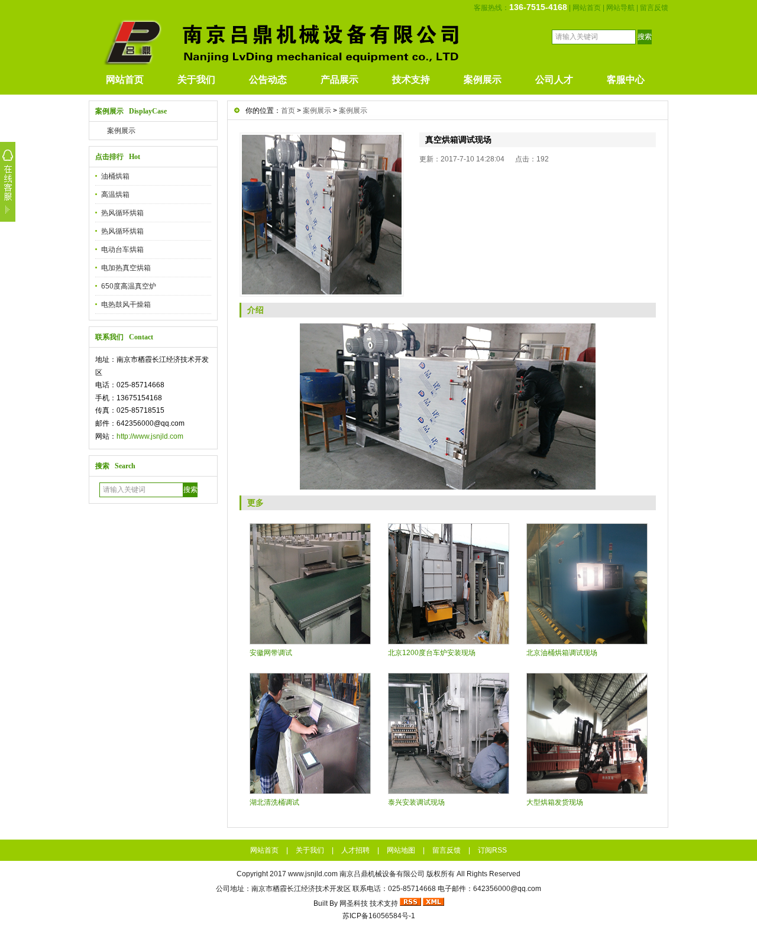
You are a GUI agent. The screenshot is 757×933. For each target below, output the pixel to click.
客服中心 (626, 79)
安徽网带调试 (271, 653)
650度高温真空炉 (128, 286)
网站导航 (620, 8)
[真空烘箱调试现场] (322, 214)
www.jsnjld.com (313, 874)
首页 (288, 110)
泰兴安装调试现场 (416, 802)
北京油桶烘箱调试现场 (561, 653)
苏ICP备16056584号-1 (378, 916)
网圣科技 (353, 903)
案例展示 (483, 79)
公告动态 (268, 79)
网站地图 (401, 850)
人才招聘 (355, 850)
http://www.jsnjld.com (150, 436)
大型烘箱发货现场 (554, 802)
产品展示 (339, 79)
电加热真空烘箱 (126, 268)
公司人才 (554, 79)
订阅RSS (492, 850)
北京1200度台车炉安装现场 (431, 653)
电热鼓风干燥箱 (126, 304)
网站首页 (586, 8)
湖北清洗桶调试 (274, 802)
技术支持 (411, 79)
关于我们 (196, 79)
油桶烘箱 (115, 176)
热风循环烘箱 (122, 213)
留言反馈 (654, 8)
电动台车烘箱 (122, 249)
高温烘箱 (115, 194)
